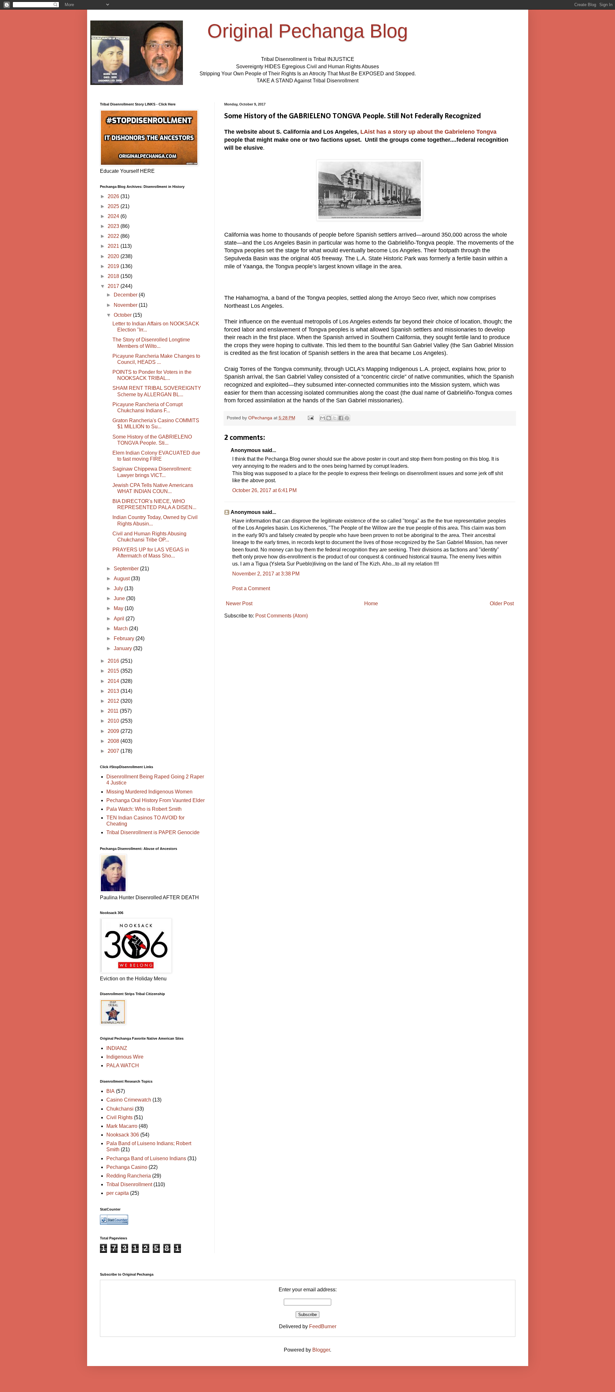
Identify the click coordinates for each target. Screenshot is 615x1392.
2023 (114, 226)
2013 (114, 691)
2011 (114, 711)
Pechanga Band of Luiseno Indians (146, 1158)
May (119, 608)
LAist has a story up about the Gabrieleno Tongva (428, 132)
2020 (114, 256)
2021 (114, 246)
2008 (114, 741)
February (124, 638)
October (123, 315)
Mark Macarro (121, 1126)
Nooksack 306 (122, 1134)
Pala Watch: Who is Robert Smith (144, 809)
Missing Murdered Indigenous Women (149, 791)
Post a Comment (251, 588)
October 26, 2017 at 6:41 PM (264, 490)
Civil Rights (119, 1117)
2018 (114, 276)
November (126, 305)
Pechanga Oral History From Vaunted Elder (155, 800)
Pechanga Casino (126, 1167)
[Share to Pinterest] (347, 418)
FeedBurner (322, 1326)
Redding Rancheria (128, 1175)
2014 (114, 681)
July (119, 588)
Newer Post (239, 603)
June (120, 598)
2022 (114, 236)
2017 (114, 286)
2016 (114, 661)
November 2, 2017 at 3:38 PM (265, 573)
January (123, 648)
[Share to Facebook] (341, 418)
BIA (110, 1091)
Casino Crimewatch (128, 1100)
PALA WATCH (122, 1065)
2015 (114, 671)
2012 (114, 701)
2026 (114, 196)
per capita (117, 1193)
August (122, 578)
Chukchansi (120, 1108)
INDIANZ (116, 1048)
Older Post (502, 603)
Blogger (321, 1350)
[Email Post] (310, 417)
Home (371, 603)
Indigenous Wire (125, 1057)
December (126, 295)
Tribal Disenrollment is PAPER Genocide (153, 832)
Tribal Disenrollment (129, 1184)
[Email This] (322, 418)
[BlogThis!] (328, 418)
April (120, 618)
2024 (114, 216)
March (121, 628)
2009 (114, 731)
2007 (114, 751)
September (127, 568)
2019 (114, 266)
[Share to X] (335, 418)
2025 (114, 206)
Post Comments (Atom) (281, 615)
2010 (114, 721)
